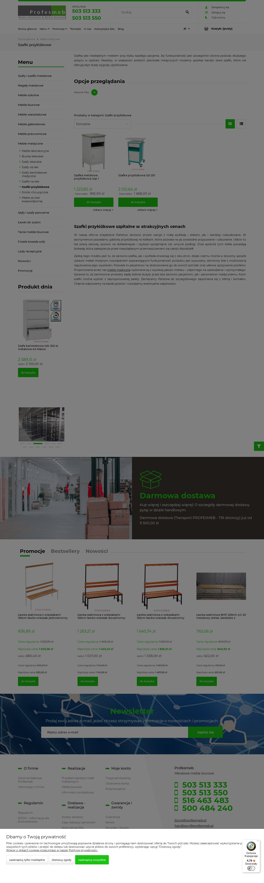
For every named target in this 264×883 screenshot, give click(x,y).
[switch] (251, 868)
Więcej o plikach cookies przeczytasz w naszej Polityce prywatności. (52, 850)
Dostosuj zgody (61, 859)
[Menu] (257, 841)
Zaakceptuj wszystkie (92, 859)
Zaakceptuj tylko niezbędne (27, 859)
